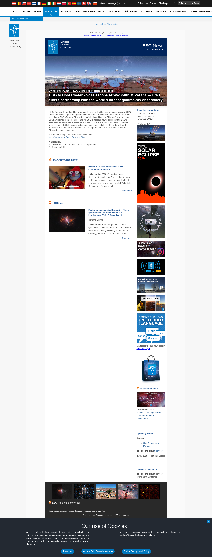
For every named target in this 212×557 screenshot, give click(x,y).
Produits (161, 11)
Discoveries (114, 11)
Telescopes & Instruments (89, 11)
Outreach (146, 11)
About (15, 11)
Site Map (163, 3)
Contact (153, 3)
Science (182, 3)
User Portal (194, 3)
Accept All (68, 551)
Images (26, 11)
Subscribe (143, 3)
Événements (131, 11)
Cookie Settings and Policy (136, 551)
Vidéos (37, 11)
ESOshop (66, 11)
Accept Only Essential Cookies (98, 551)
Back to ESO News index (106, 24)
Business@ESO (178, 11)
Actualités (51, 11)
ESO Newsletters (20, 18)
